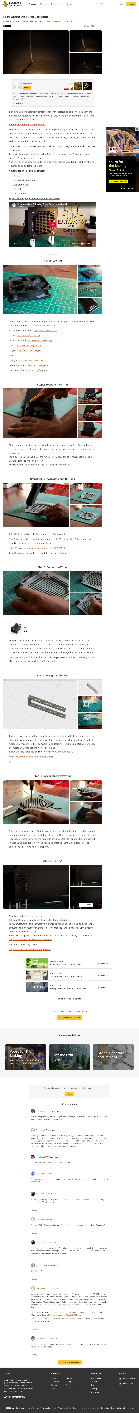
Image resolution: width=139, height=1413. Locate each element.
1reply (34, 1210)
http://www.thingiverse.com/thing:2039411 (31, 756)
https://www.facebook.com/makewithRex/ (30, 939)
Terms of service (32, 1408)
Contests (43, 4)
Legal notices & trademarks (122, 1408)
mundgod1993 (42, 1157)
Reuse (25, 21)
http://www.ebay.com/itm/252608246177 (64, 1315)
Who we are (95, 1392)
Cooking (69, 1378)
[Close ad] (137, 129)
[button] (100, 26)
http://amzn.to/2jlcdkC (45, 330)
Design (54, 1385)
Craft (53, 1388)
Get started (95, 1381)
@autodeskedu (128, 1383)
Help (92, 1385)
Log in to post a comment (69, 1362)
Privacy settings (64, 1408)
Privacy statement (48, 1408)
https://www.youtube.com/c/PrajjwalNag (30, 949)
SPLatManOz (41, 1288)
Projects (32, 4)
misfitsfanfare (42, 1173)
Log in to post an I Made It (69, 1017)
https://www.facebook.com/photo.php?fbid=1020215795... (38, 548)
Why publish (95, 1378)
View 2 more (86, 904)
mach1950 (40, 1194)
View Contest (103, 963)
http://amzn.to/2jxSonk (28, 335)
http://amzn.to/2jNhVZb (29, 345)
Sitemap (93, 1388)
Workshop (55, 1381)
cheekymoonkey (42, 1111)
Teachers (55, 4)
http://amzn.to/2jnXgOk (29, 350)
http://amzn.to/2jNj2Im (36, 365)
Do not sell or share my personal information (91, 1408)
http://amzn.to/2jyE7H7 (40, 340)
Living (68, 1381)
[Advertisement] (122, 159)
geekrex (8, 21)
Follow (27, 87)
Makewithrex (21, 103)
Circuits (17, 21)
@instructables (128, 1378)
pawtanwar (40, 1338)
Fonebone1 (40, 1130)
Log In (120, 4)
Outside (69, 1385)
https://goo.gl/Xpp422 (36, 370)
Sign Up (131, 4)
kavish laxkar (41, 1265)
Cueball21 (40, 1219)
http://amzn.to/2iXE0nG (31, 360)
